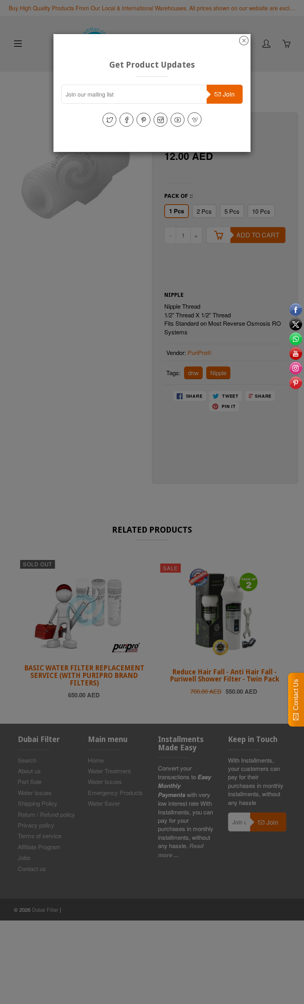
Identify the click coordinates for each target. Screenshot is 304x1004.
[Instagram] (160, 120)
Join (229, 94)
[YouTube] (177, 120)
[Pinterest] (143, 120)
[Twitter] (109, 120)
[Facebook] (126, 120)
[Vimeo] (194, 119)
